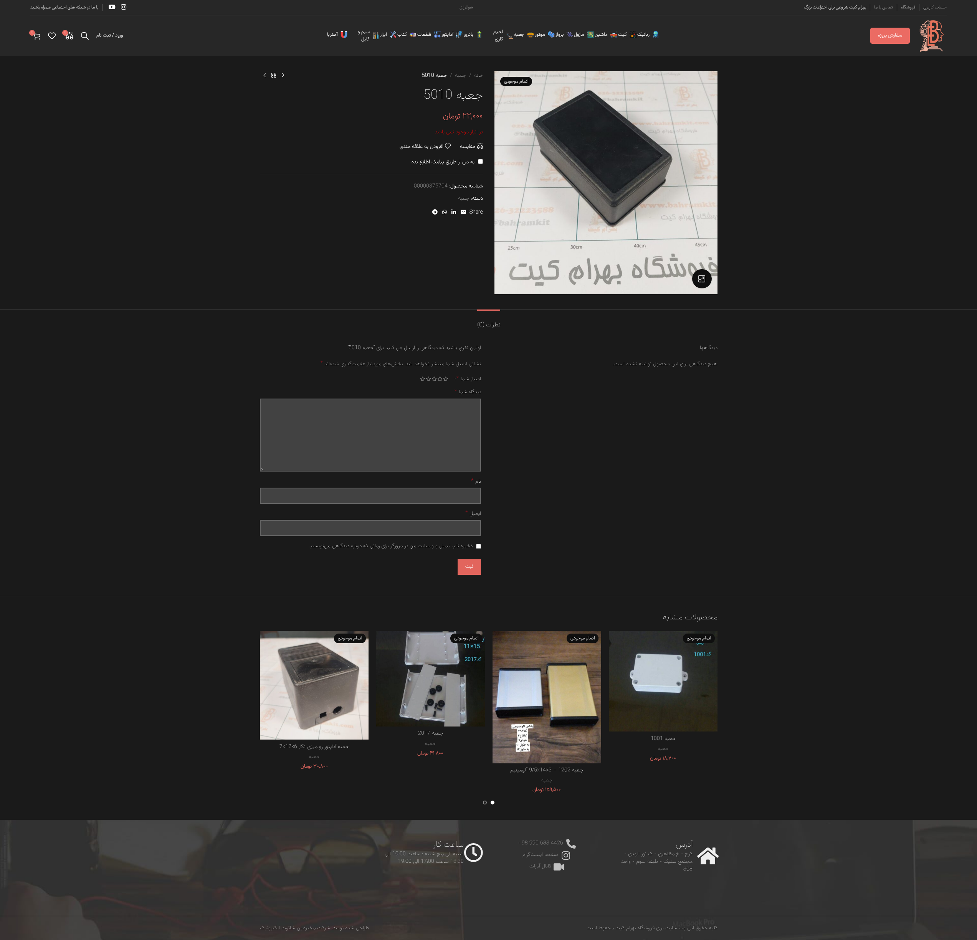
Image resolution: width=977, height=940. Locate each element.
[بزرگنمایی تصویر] (701, 278)
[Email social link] (463, 212)
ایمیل (473, 514)
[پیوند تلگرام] (435, 212)
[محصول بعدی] (264, 75)
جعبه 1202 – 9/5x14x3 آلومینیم (546, 770)
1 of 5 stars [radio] (446, 379)
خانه (478, 75)
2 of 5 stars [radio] (440, 379)
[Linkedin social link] (453, 212)
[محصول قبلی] (283, 75)
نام (476, 481)
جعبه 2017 (430, 733)
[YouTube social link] (112, 7)
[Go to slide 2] (485, 802)
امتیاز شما (468, 379)
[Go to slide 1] (492, 802)
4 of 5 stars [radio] (428, 379)
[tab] (488, 321)
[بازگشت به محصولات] (273, 75)
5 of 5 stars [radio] (423, 379)
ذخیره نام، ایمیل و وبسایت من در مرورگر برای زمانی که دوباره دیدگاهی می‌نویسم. (391, 546)
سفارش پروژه (890, 35)
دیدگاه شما (468, 392)
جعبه (460, 75)
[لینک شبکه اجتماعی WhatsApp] (444, 212)
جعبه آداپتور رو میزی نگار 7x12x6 (314, 747)
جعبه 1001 (663, 739)
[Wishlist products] (52, 35)
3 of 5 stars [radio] (434, 379)
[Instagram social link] (123, 7)
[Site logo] (932, 35)
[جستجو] (85, 35)
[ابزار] (392, 34)
